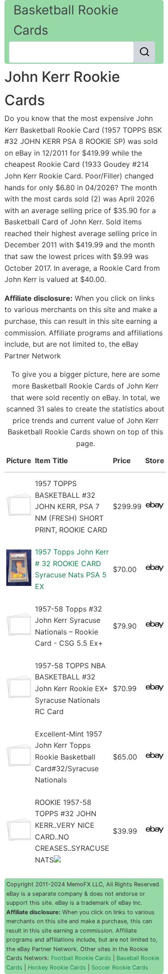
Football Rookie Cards (81, 958)
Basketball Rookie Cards (65, 20)
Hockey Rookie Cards (57, 967)
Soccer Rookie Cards (119, 967)
